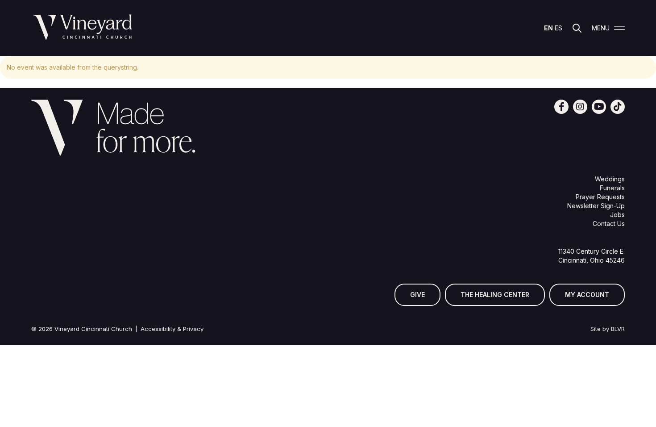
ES (558, 28)
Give (417, 294)
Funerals (612, 188)
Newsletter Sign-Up (596, 205)
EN (548, 28)
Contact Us (609, 223)
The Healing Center (495, 294)
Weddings (610, 179)
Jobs (617, 214)
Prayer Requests (600, 197)
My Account (587, 294)
